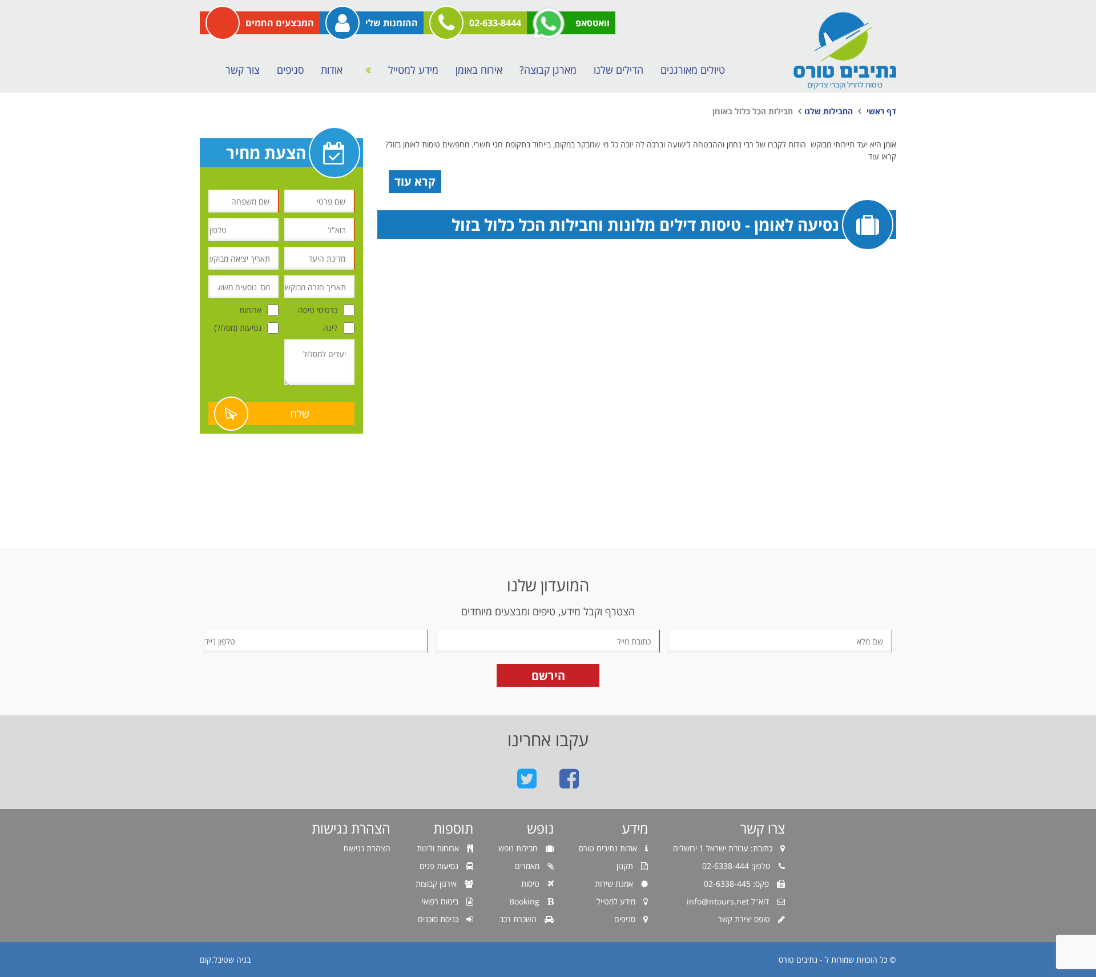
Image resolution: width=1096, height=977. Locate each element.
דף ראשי (881, 111)
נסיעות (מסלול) (237, 327)
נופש (540, 828)
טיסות (531, 883)
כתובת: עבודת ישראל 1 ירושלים (724, 848)
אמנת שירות (615, 883)
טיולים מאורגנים (692, 70)
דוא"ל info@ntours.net (729, 901)
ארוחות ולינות (439, 848)
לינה (330, 327)
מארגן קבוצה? (548, 70)
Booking (525, 901)
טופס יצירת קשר (745, 919)
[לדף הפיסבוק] (569, 778)
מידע (635, 828)
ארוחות (250, 310)
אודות (331, 70)
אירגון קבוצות (437, 883)
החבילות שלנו (828, 111)
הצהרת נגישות (351, 828)
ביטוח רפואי (441, 901)
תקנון (625, 865)
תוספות (453, 828)
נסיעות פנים (440, 865)
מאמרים (528, 865)
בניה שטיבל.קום (225, 959)
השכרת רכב (519, 919)
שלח (300, 414)
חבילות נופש (519, 848)
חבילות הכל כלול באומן (752, 111)
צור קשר (242, 70)
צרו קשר (762, 828)
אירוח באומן (479, 70)
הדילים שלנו (618, 70)
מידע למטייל (413, 70)
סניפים (290, 70)
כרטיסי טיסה (317, 310)
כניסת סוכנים (439, 919)
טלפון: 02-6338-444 (737, 865)
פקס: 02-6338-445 (737, 883)
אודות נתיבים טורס (609, 848)
